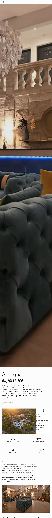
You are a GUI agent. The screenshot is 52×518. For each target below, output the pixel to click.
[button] (48, 2)
